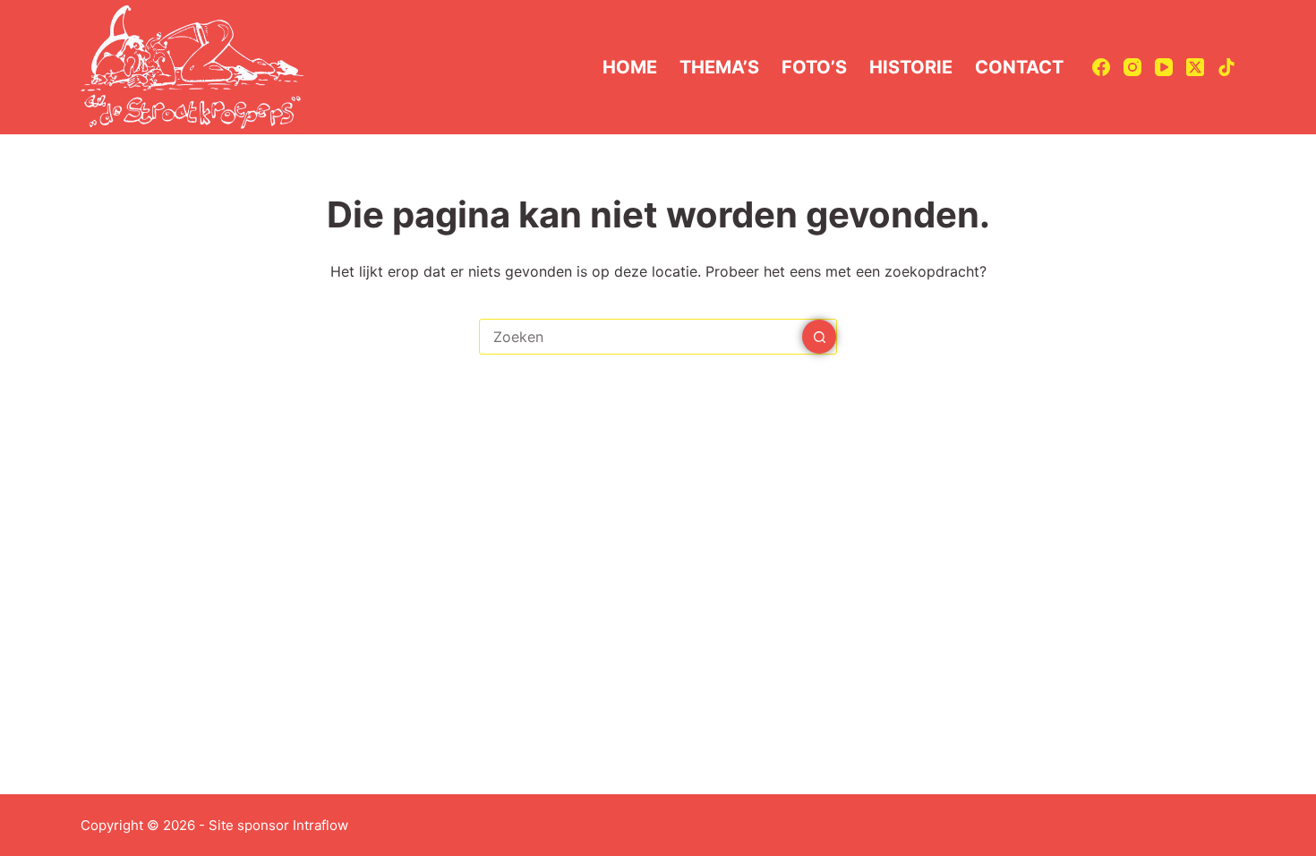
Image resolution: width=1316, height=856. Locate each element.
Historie (911, 67)
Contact (1019, 67)
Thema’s (719, 67)
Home (629, 67)
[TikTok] (1226, 67)
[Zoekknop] (819, 337)
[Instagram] (1132, 67)
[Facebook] (1101, 67)
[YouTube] (1164, 67)
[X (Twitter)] (1195, 67)
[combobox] (641, 337)
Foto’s (814, 67)
